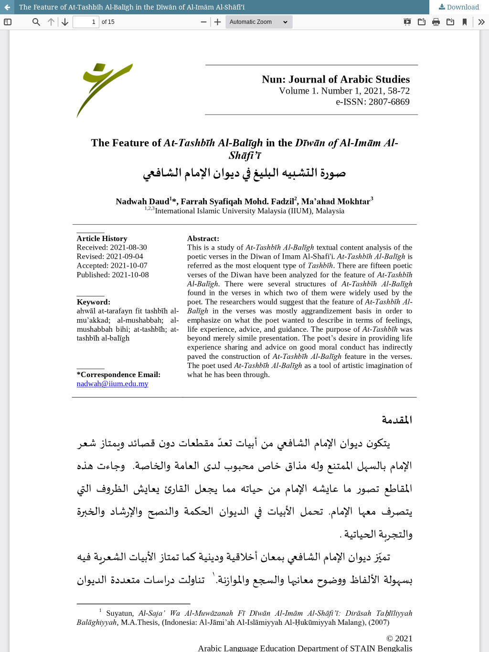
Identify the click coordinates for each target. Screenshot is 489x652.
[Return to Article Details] (7, 7)
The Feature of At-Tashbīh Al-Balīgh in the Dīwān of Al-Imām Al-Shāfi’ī (131, 6)
